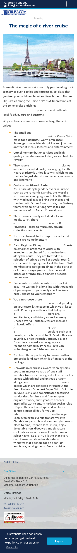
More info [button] (12, 547)
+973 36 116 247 (15, 503)
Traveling (38, 18)
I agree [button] (59, 541)
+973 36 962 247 (15, 508)
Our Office (10, 471)
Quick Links (11, 462)
